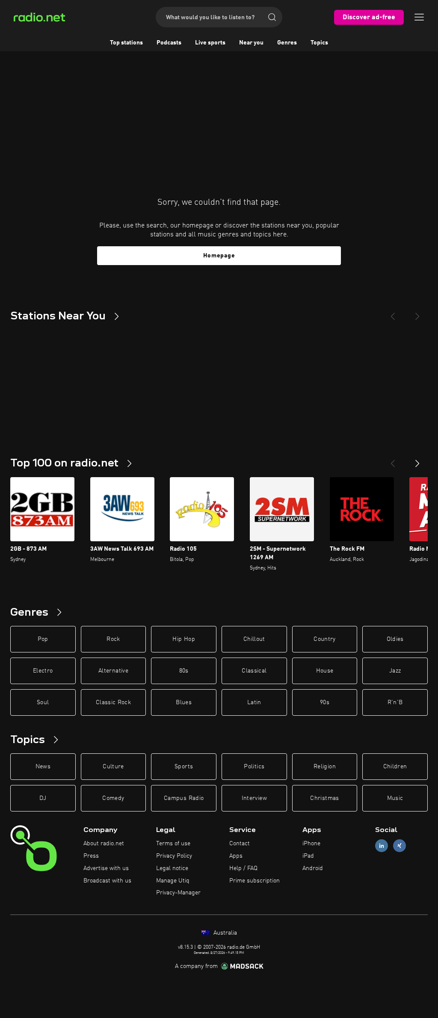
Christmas (324, 798)
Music (395, 798)
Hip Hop (183, 639)
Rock (113, 639)
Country (324, 639)
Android (312, 868)
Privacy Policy (174, 856)
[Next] (417, 313)
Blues (184, 702)
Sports (184, 767)
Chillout (254, 639)
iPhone (311, 844)
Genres (287, 43)
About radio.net (103, 844)
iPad (308, 856)
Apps (236, 856)
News (43, 767)
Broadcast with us (107, 881)
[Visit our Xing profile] (399, 845)
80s (184, 671)
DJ (42, 798)
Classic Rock (113, 702)
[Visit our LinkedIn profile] (381, 845)
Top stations (126, 43)
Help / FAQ (243, 868)
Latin (254, 702)
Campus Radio (184, 798)
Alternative (113, 671)
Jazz (395, 671)
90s (324, 702)
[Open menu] (419, 17)
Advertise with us (106, 868)
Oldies (395, 639)
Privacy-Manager (178, 893)
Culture (113, 767)
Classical (254, 671)
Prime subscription (254, 881)
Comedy (113, 798)
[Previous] (392, 313)
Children (395, 767)
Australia (224, 933)
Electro (43, 671)
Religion (325, 767)
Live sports (210, 43)
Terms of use (173, 844)
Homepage (219, 256)
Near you (251, 43)
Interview (254, 798)
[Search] (272, 17)
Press (91, 856)
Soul (43, 702)
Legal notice (172, 868)
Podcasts (169, 43)
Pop (43, 639)
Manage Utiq (172, 881)
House (325, 671)
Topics (319, 43)
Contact (239, 844)
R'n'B (395, 702)
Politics (254, 767)
